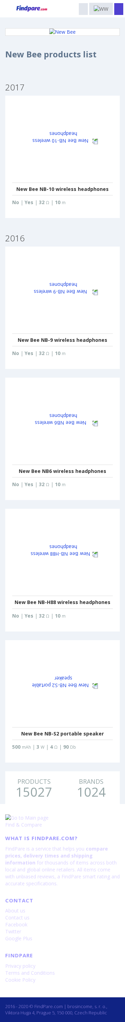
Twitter (13, 931)
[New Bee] (62, 32)
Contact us (17, 917)
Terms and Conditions (30, 972)
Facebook (16, 924)
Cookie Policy (20, 979)
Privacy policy (20, 966)
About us (15, 910)
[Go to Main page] (62, 817)
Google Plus (18, 938)
